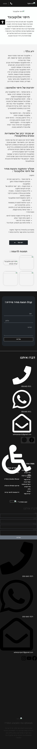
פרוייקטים (27, 472)
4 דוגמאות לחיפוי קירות (12, 492)
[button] (2, 22)
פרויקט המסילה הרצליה (11, 485)
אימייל (35, 524)
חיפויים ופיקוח (26, 470)
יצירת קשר (27, 479)
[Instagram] (24, 439)
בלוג (29, 475)
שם (32, 311)
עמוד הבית (27, 468)
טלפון (31, 318)
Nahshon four (14, 472)
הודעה (31, 325)
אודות (28, 477)
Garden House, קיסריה (11, 479)
